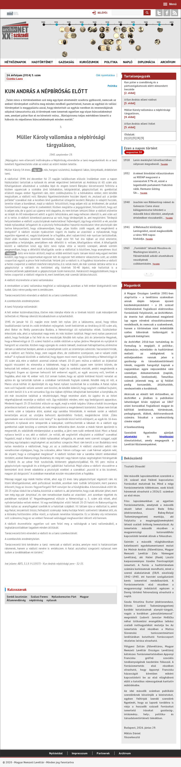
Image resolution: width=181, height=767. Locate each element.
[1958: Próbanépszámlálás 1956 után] (119, 50)
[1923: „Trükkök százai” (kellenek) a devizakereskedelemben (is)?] (74, 37)
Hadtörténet (42, 62)
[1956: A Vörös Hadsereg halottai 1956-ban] (116, 37)
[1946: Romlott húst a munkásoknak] (103, 50)
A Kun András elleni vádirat (140, 101)
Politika (111, 62)
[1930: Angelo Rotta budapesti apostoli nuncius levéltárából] (83, 31)
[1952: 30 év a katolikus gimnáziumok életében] (111, 43)
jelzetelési (130, 436)
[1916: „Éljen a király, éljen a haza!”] (65, 56)
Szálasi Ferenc (39, 596)
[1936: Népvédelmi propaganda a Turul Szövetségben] (90, 31)
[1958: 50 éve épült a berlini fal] (119, 43)
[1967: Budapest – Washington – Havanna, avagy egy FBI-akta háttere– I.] (130, 37)
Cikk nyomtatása (105, 75)
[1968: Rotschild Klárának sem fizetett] (132, 31)
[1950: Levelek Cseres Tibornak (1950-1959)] (108, 50)
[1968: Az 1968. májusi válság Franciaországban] (132, 43)
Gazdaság (66, 62)
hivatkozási (166, 436)
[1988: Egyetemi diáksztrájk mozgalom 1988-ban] (157, 43)
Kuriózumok (89, 62)
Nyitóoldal (56, 753)
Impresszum (79, 753)
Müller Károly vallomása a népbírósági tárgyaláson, (147, 113)
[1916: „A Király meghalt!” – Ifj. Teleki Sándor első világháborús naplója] (65, 43)
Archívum (167, 62)
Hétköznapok (15, 62)
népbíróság (36, 600)
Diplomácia (146, 62)
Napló (127, 62)
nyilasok (51, 600)
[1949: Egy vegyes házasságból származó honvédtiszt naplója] (107, 31)
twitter (159, 12)
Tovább (164, 164)
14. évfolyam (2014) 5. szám (24, 75)
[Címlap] (15, 30)
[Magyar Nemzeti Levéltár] (12, 16)
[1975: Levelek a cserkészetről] (141, 31)
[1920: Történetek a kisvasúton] (70, 37)
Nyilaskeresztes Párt (64, 596)
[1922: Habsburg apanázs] (72, 31)
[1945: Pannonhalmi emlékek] (102, 37)
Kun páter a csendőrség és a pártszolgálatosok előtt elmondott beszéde (146, 88)
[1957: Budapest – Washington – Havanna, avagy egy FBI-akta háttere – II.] (117, 31)
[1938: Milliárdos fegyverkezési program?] (93, 43)
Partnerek (103, 753)
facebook (166, 12)
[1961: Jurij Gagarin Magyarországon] (122, 37)
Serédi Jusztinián (17, 596)
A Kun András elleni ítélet (139, 125)
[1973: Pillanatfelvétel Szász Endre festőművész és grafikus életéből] (138, 50)
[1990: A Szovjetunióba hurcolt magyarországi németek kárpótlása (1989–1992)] (160, 31)
